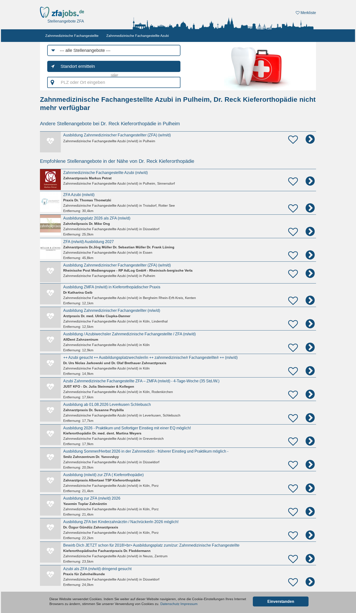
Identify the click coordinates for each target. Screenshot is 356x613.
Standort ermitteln (78, 66)
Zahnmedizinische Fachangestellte (72, 36)
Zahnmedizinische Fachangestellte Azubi (137, 36)
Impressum (189, 604)
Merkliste (308, 13)
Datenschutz (169, 604)
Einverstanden (280, 601)
